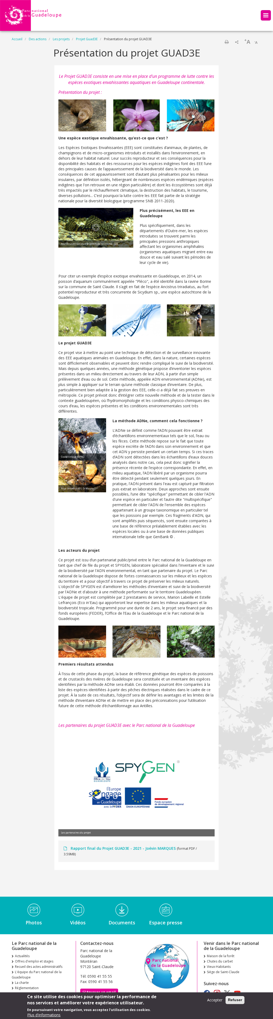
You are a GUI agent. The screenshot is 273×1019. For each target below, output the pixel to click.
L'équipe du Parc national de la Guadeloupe (37, 975)
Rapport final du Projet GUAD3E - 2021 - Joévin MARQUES (123, 848)
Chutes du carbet (220, 961)
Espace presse (165, 922)
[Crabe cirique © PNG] (82, 438)
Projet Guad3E (87, 39)
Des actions (37, 39)
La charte (22, 982)
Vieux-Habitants (219, 966)
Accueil (17, 39)
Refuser (235, 1000)
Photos (34, 922)
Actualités (22, 956)
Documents (122, 922)
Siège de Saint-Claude (223, 972)
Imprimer (226, 42)
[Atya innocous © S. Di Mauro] (82, 475)
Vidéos (78, 922)
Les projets (61, 39)
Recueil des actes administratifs (38, 966)
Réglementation (27, 988)
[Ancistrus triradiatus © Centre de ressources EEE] (95, 227)
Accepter (214, 999)
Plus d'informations (44, 1014)
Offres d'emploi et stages (34, 961)
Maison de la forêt (220, 956)
